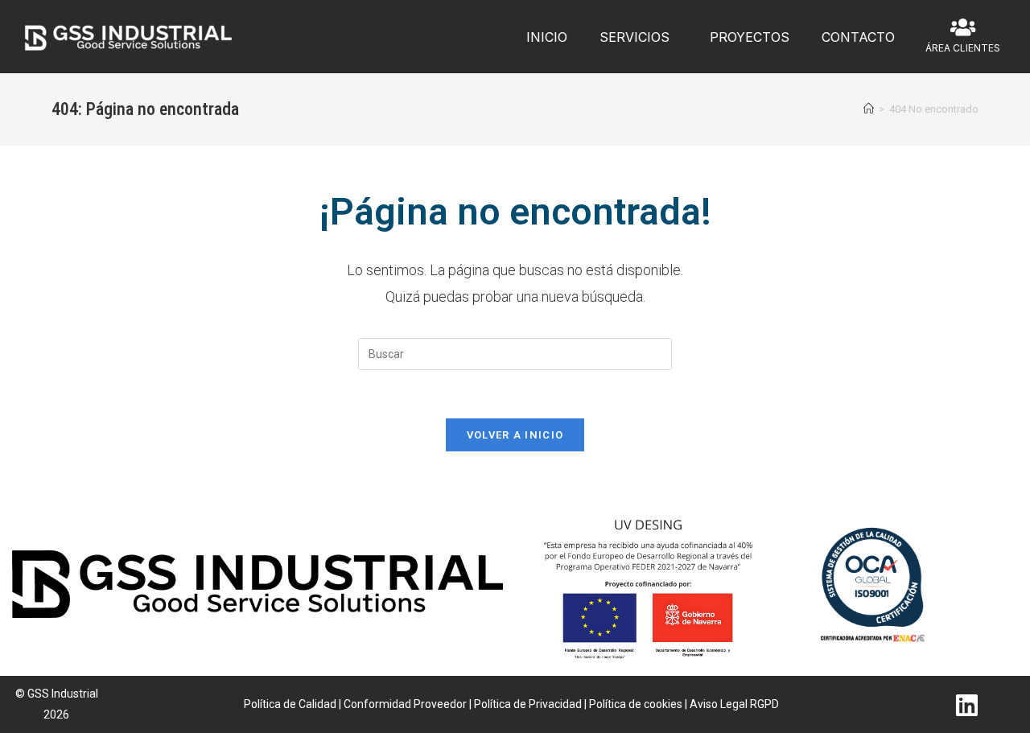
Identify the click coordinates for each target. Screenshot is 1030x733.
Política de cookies (635, 704)
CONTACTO (858, 37)
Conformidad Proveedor (405, 704)
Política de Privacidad (528, 704)
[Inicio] (868, 109)
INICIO (546, 37)
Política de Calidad (290, 704)
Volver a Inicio (515, 435)
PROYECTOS (749, 37)
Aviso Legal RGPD (734, 704)
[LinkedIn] (966, 705)
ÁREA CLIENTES (962, 48)
